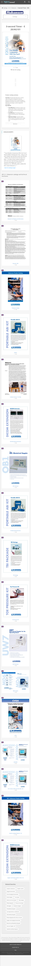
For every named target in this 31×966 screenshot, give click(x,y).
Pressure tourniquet (19, 903)
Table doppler (21, 900)
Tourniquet (17, 897)
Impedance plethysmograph (12, 929)
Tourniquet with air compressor (13, 911)
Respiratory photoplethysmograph (13, 923)
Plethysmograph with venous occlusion (14, 917)
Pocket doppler (10, 897)
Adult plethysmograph (11, 914)
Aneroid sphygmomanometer (12, 894)
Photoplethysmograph (11, 908)
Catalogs (14, 16)
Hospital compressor (11, 888)
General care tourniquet (11, 900)
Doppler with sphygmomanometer (13, 920)
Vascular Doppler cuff (11, 926)
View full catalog (16, 69)
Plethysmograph (10, 903)
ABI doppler (9, 906)
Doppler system (20, 888)
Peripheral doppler (17, 906)
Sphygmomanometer (11, 891)
